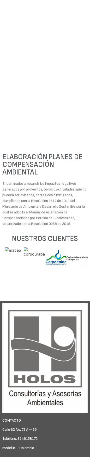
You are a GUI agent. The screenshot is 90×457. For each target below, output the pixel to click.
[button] (7, 269)
